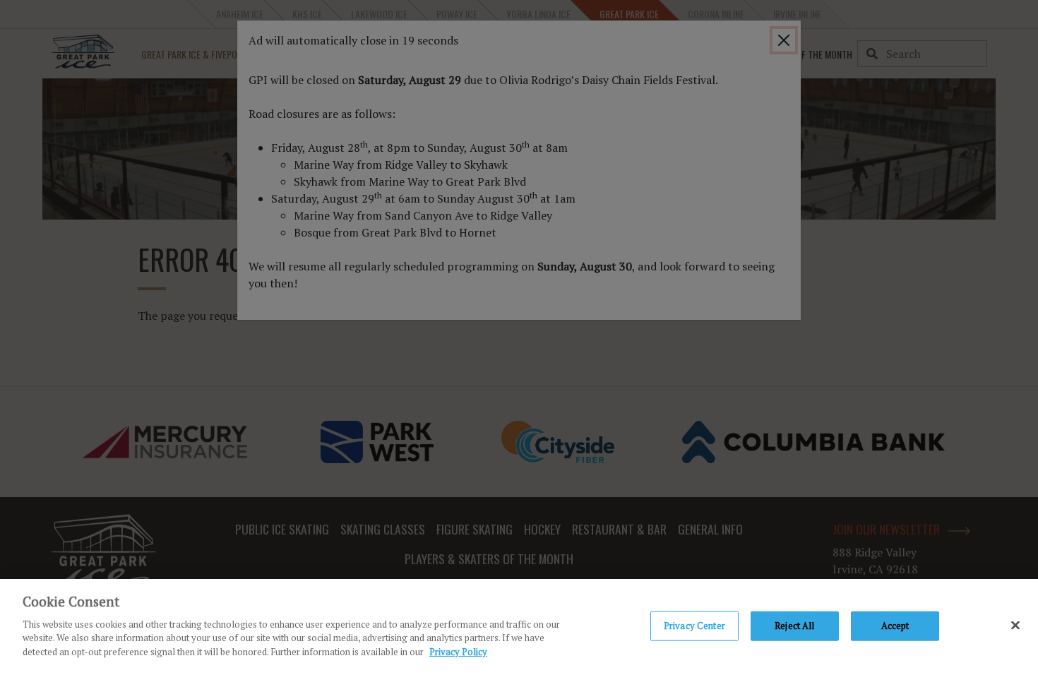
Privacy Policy (458, 651)
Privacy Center (694, 625)
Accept (895, 625)
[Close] (1015, 624)
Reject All (794, 625)
